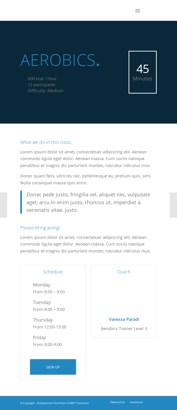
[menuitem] (117, 402)
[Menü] (137, 10)
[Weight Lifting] (3, 205)
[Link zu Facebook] (153, 10)
